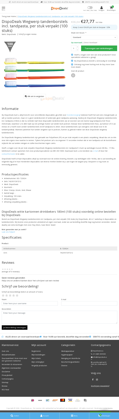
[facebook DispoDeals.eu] (92, 379)
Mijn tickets (36, 358)
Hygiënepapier (67, 355)
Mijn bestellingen (38, 355)
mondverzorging (73, 115)
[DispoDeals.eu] (59, 9)
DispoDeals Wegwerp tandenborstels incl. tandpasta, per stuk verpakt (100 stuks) (50, 16)
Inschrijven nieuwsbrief (100, 386)
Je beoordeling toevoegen (14, 327)
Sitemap (5, 382)
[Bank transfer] (41, 401)
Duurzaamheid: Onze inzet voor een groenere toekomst (14, 359)
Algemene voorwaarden (11, 368)
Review (4, 386)
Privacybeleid (7, 375)
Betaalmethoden (8, 355)
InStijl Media (108, 408)
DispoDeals (11, 34)
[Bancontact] (48, 401)
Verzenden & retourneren (12, 364)
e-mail (95, 151)
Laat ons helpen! (8, 232)
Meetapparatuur (67, 351)
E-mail (63, 299)
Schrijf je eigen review (27, 34)
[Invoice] (85, 401)
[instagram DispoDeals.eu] (97, 379)
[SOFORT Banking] (56, 401)
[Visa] (71, 401)
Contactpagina (7, 379)
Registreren (36, 351)
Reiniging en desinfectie (70, 358)
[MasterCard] (63, 401)
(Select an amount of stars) (22, 292)
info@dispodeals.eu (99, 358)
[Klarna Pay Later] (78, 401)
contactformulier (8, 154)
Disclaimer (6, 371)
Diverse (64, 365)
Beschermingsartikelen (70, 362)
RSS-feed (5, 390)
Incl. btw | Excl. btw (90, 10)
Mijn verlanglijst (37, 362)
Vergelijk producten (39, 365)
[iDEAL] (33, 401)
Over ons (5, 351)
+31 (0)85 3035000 (99, 354)
